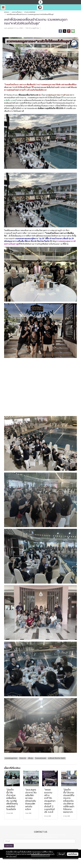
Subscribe (8, 846)
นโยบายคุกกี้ (13, 856)
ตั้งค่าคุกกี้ (62, 854)
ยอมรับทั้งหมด (72, 854)
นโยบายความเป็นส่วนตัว (47, 854)
